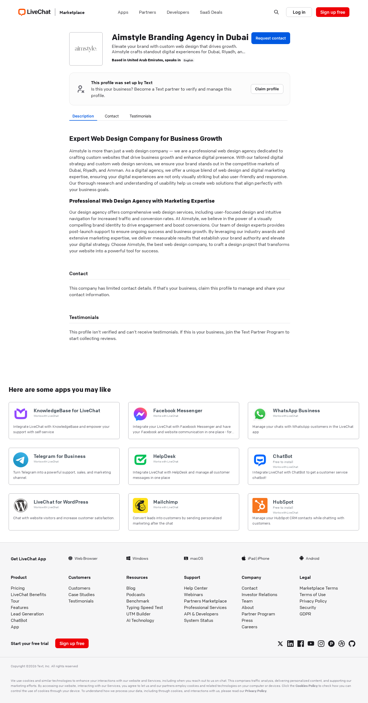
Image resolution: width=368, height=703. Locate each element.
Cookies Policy (307, 685)
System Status (198, 620)
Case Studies (81, 594)
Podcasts (135, 594)
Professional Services (205, 607)
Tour (15, 601)
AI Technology (140, 620)
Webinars (193, 594)
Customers (79, 588)
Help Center (196, 588)
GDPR (305, 613)
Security (308, 607)
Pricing (18, 588)
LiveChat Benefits (28, 594)
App (15, 626)
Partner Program (258, 613)
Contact (112, 116)
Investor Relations (259, 594)
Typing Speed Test (144, 607)
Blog (131, 588)
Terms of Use (313, 594)
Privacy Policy (313, 601)
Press (247, 620)
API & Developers (201, 613)
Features (19, 607)
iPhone (263, 558)
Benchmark (137, 601)
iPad (251, 558)
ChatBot (19, 620)
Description (83, 116)
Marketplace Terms (319, 588)
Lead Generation (27, 613)
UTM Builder (138, 613)
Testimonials (140, 116)
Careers (249, 626)
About (248, 607)
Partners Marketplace (205, 601)
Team (247, 601)
